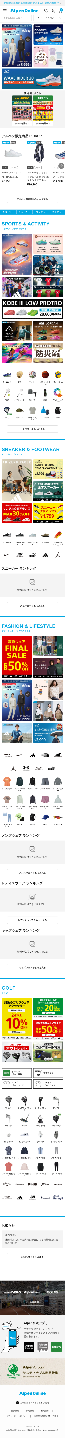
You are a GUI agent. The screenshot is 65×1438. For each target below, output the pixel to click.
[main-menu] (5, 11)
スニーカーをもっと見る (32, 606)
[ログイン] (53, 11)
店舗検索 (34, 1302)
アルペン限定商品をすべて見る (32, 199)
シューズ (23, 212)
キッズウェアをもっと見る (32, 967)
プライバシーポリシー (16, 1416)
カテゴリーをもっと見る (32, 429)
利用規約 (45, 1411)
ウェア (39, 212)
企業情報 (15, 1411)
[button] (61, 166)
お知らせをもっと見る (32, 1256)
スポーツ (6, 212)
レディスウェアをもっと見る (32, 920)
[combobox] (17, 18)
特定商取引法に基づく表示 (46, 1416)
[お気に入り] (46, 11)
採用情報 (30, 1411)
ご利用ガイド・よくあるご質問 (34, 1402)
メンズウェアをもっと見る (32, 873)
